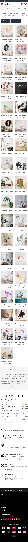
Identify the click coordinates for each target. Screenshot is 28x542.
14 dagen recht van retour (13, 435)
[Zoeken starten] (20, 8)
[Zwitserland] (12, 519)
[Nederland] (8, 519)
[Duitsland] (1, 519)
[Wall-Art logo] (6, 4)
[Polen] (19, 519)
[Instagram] (2, 510)
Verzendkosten (9, 428)
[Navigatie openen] (2, 8)
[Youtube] (5, 510)
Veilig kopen (9, 444)
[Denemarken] (10, 519)
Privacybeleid (11, 490)
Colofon (5, 490)
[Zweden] (17, 519)
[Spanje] (14, 519)
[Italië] (6, 519)
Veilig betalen (9, 474)
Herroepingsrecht (20, 490)
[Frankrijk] (4, 519)
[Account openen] (18, 4)
